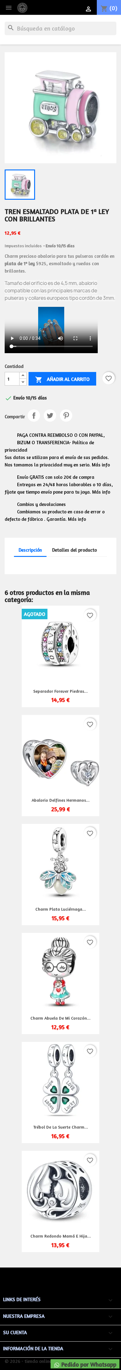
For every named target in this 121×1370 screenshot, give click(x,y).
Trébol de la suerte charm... (60, 1127)
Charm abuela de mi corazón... (60, 1018)
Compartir (34, 415)
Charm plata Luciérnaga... (60, 909)
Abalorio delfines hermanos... (61, 800)
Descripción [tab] (30, 550)
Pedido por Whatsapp (88, 1364)
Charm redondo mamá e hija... (60, 1235)
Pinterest (66, 415)
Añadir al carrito (62, 379)
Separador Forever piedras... (60, 691)
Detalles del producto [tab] (74, 550)
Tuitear (50, 415)
